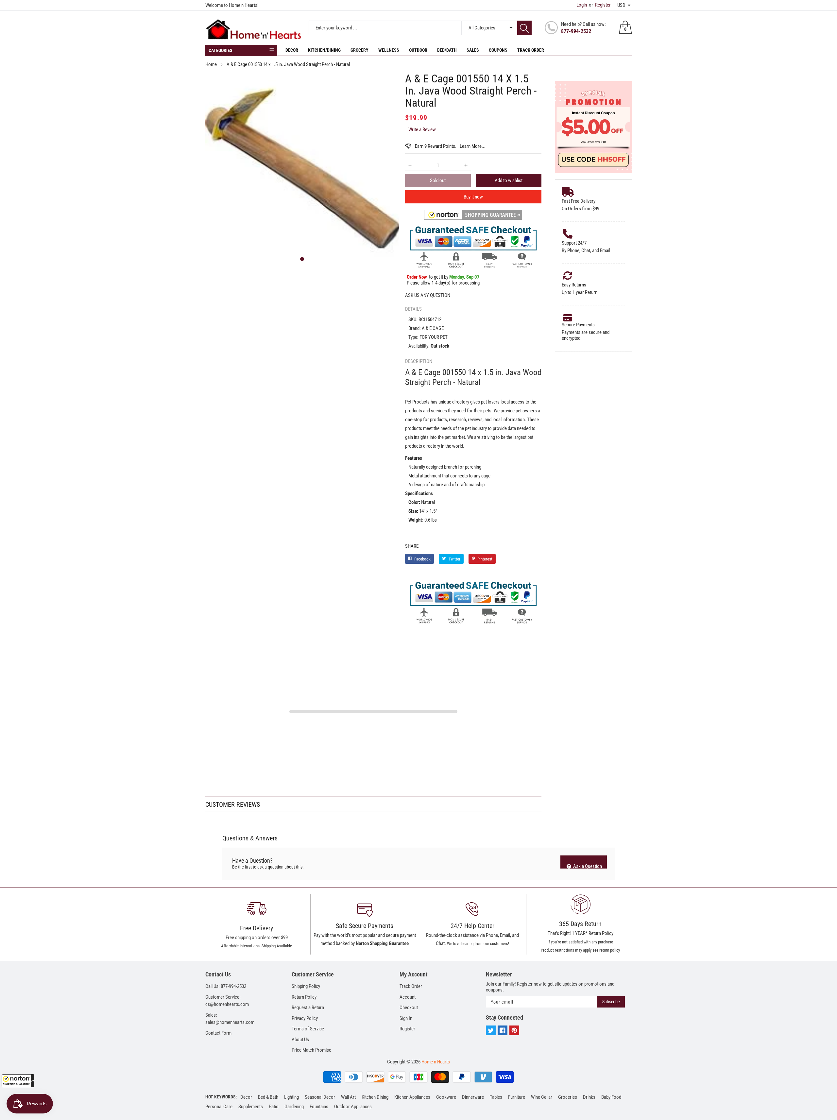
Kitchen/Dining (324, 50)
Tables (496, 1097)
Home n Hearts (435, 1062)
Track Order (530, 50)
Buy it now (473, 197)
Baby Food (611, 1097)
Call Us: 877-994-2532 (225, 986)
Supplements (250, 1107)
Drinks (589, 1097)
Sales (473, 50)
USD (621, 5)
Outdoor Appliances (353, 1107)
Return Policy (304, 997)
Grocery (359, 50)
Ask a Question (587, 866)
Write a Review (422, 129)
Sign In (406, 1018)
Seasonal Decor (320, 1097)
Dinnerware (473, 1097)
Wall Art (348, 1097)
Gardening (294, 1107)
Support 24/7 (574, 243)
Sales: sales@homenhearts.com (229, 1018)
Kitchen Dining (375, 1097)
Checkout (409, 1007)
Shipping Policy (306, 986)
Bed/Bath (447, 50)
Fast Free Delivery (578, 201)
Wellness (388, 50)
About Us (300, 1039)
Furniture (516, 1097)
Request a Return (308, 1007)
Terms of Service (308, 1029)
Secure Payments (578, 325)
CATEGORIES (220, 50)
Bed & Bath (268, 1097)
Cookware (446, 1097)
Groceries (567, 1097)
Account (408, 997)
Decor (291, 50)
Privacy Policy (305, 1018)
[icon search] (524, 28)
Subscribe (611, 1001)
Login (581, 5)
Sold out (438, 180)
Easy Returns (574, 285)
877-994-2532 (576, 31)
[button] (18, 1080)
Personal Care (218, 1107)
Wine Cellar (541, 1097)
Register (600, 5)
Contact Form (218, 1033)
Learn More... (473, 146)
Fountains (319, 1107)
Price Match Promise (311, 1050)
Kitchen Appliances (412, 1097)
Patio (274, 1107)
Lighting (291, 1097)
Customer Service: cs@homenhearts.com (227, 1001)
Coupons (498, 50)
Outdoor (418, 50)
